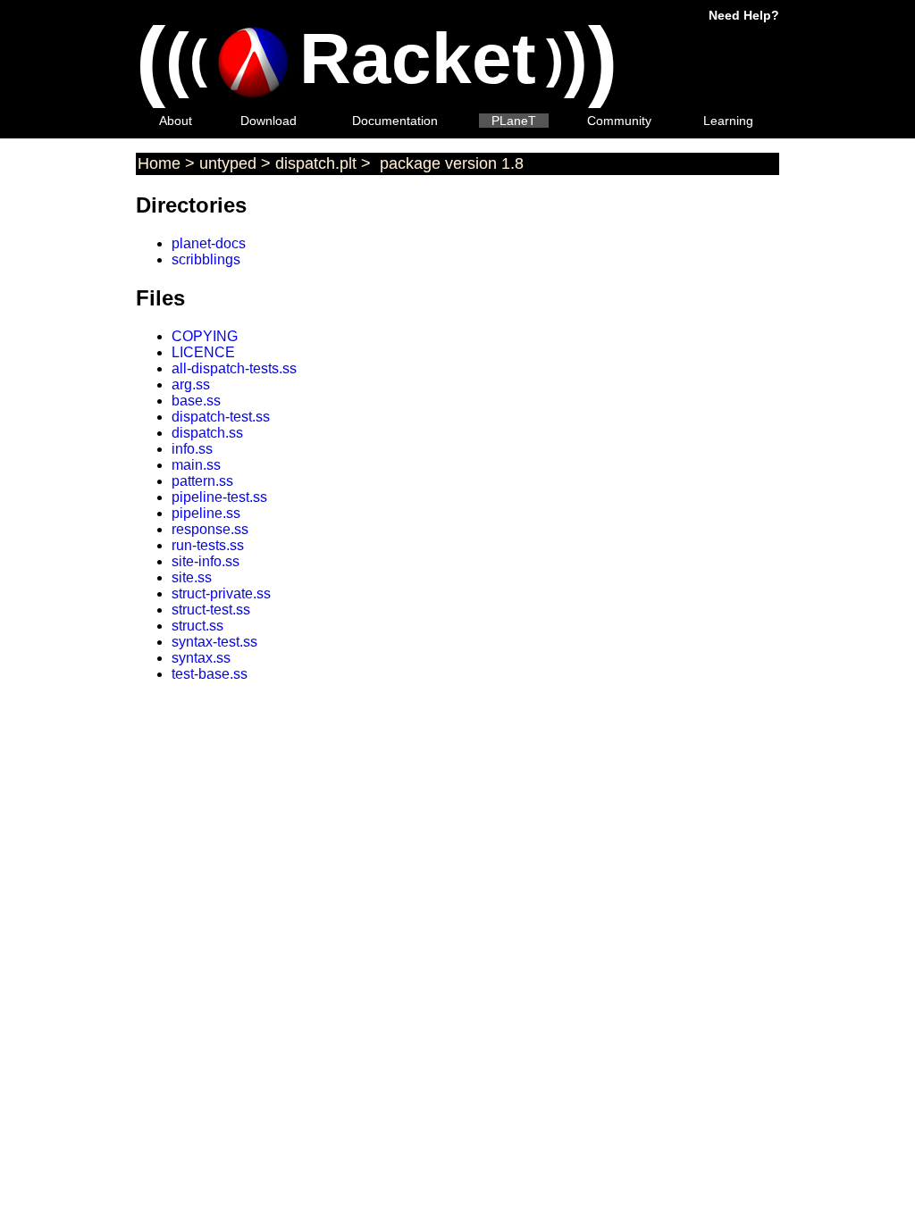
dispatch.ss (207, 432)
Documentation (395, 120)
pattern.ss (202, 481)
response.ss (210, 529)
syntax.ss (201, 657)
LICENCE (203, 352)
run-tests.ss (208, 545)
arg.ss (191, 384)
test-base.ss (210, 673)
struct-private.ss (221, 593)
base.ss (196, 400)
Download (268, 120)
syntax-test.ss (214, 641)
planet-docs (209, 243)
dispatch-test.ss (221, 416)
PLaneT (513, 120)
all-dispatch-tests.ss (234, 368)
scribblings (206, 259)
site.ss (192, 577)
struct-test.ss (211, 609)
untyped (227, 163)
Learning (728, 120)
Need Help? (744, 15)
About (175, 120)
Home (159, 163)
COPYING (205, 336)
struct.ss (197, 625)
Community (619, 120)
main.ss (196, 464)
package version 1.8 (449, 163)
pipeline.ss (206, 513)
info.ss (192, 448)
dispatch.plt (316, 163)
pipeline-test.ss (219, 497)
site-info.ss (205, 561)
